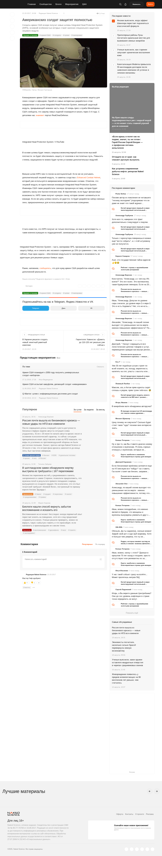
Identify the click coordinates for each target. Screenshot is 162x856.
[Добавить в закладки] (12, 14)
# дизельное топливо (67, 455)
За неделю (89, 410)
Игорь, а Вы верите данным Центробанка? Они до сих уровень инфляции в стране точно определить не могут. (131, 596)
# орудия (47, 494)
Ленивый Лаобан (123, 384)
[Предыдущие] (150, 791)
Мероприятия (71, 4)
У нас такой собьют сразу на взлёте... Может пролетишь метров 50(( (129, 575)
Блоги (58, 4)
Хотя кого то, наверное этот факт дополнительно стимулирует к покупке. (130, 220)
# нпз (34, 458)
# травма (42, 497)
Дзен (63, 308)
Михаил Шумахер (123, 418)
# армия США (45, 35)
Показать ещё (132, 613)
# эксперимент (29, 533)
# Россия (42, 458)
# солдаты (57, 35)
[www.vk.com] (132, 849)
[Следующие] (157, 791)
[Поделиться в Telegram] (12, 32)
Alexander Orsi (121, 484)
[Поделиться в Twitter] (12, 26)
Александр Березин (124, 275)
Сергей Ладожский (123, 589)
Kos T (118, 362)
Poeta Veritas (121, 194)
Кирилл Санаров (123, 256)
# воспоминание (39, 530)
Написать (137, 4)
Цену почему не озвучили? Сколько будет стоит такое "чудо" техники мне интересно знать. (131, 425)
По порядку (100, 544)
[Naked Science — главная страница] (17, 4)
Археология (27, 494)
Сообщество (45, 4)
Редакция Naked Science (48, 13)
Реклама (150, 814)
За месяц (100, 410)
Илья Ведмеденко (46, 380)
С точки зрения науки (31, 455)
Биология (27, 530)
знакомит (40, 115)
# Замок (38, 494)
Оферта (119, 814)
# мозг (63, 530)
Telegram (35, 308)
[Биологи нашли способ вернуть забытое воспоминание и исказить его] (95, 516)
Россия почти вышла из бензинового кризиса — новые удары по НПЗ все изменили (51, 422)
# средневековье (29, 497)
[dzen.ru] (142, 849)
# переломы (57, 494)
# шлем (66, 35)
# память (71, 530)
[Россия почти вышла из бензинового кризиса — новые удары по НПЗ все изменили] (95, 429)
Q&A (84, 4)
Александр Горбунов (124, 215)
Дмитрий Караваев (124, 462)
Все (58, 358)
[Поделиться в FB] (12, 20)
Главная (32, 4)
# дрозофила (53, 530)
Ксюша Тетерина (123, 440)
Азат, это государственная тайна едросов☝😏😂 (131, 261)
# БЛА (54, 455)
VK (91, 308)
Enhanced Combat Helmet (88, 177)
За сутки (77, 410)
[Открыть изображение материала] (63, 62)
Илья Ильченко (122, 571)
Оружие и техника (30, 35)
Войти (150, 4)
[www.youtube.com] (137, 849)
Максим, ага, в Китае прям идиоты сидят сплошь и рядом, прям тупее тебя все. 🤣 (131, 388)
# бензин (45, 455)
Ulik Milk (119, 527)
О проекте (139, 814)
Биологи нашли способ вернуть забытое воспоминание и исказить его (46, 508)
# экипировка (77, 35)
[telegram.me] (147, 849)
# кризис (26, 458)
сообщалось (45, 268)
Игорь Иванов (121, 402)
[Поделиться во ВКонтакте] (12, 38)
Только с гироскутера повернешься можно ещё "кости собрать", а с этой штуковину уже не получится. (131, 241)
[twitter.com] (126, 849)
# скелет (68, 494)
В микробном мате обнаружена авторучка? (132, 406)
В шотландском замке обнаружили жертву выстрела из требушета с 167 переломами (48, 469)
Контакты (129, 814)
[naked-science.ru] (152, 849)
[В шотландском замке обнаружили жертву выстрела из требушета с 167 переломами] (95, 477)
